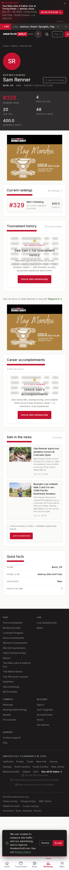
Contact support (11, 737)
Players (14, 46)
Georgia (7, 766)
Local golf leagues (13, 632)
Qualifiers (8, 681)
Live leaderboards (47, 622)
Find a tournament (12, 622)
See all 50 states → (51, 771)
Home (6, 46)
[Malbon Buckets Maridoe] (34, 158)
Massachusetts (11, 771)
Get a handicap (11, 686)
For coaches (9, 719)
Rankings (8, 704)
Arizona (53, 761)
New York (41, 761)
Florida (20, 761)
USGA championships (14, 653)
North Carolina (22, 766)
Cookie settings (31, 806)
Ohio (35, 771)
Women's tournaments (15, 642)
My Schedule (10, 691)
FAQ (5, 742)
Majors (6, 658)
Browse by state (12, 627)
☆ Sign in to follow (54, 80)
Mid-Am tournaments (14, 648)
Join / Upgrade (45, 709)
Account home (44, 714)
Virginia (26, 771)
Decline (45, 843)
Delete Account (11, 806)
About (40, 719)
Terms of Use (10, 801)
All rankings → (55, 190)
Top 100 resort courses (15, 676)
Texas (29, 761)
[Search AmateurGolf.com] (47, 34)
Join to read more (21, 535)
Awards (7, 714)
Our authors (43, 724)
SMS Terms (45, 801)
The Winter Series (12, 671)
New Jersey (57, 766)
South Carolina (40, 766)
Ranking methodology (15, 709)
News (40, 627)
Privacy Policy (28, 801)
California (8, 761)
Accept (58, 843)
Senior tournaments (13, 638)
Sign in (57, 34)
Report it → (55, 299)
